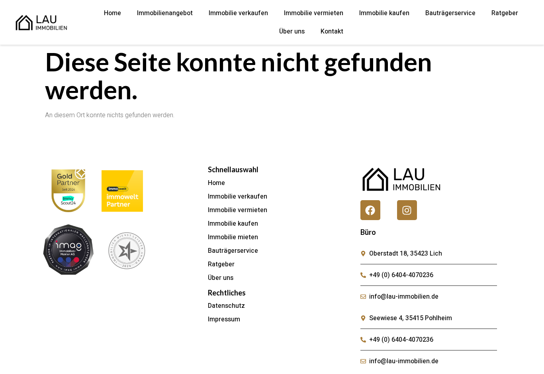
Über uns (292, 31)
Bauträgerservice (450, 13)
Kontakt (332, 31)
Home (112, 13)
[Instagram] (407, 210)
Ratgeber (504, 13)
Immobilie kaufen (384, 13)
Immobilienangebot (165, 13)
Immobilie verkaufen (238, 13)
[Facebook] (370, 210)
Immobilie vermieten (313, 13)
